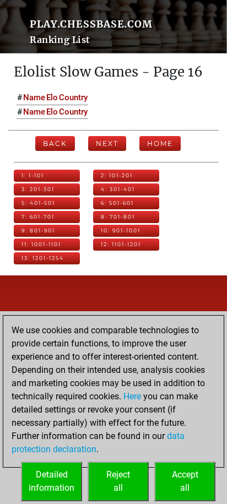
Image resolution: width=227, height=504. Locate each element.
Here (132, 396)
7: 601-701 (38, 217)
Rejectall (118, 481)
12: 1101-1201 (121, 244)
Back (55, 143)
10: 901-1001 (120, 230)
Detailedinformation (51, 481)
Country (73, 97)
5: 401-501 (38, 203)
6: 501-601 (117, 203)
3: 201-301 (38, 189)
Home (160, 143)
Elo (52, 97)
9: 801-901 (38, 230)
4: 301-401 (118, 189)
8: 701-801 (118, 217)
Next (107, 143)
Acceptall (185, 481)
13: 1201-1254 (42, 258)
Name (34, 97)
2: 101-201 (117, 175)
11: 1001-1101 (41, 244)
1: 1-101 (32, 175)
